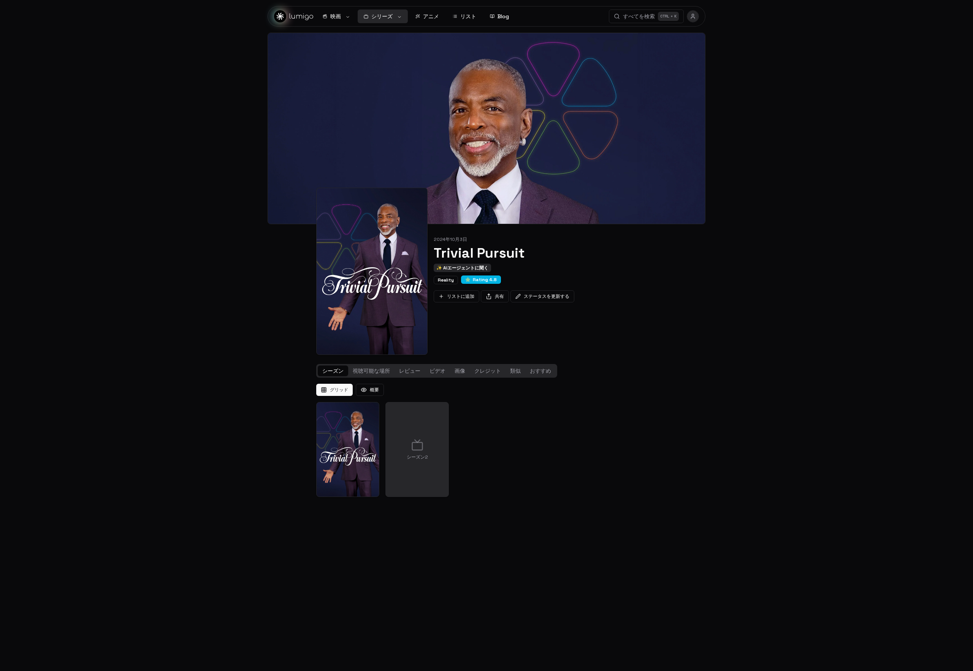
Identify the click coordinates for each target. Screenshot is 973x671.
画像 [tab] (460, 370)
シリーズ (382, 16)
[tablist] (436, 371)
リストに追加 (460, 296)
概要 (374, 390)
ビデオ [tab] (437, 370)
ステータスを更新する (546, 296)
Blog (503, 16)
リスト (468, 16)
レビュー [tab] (409, 370)
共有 (499, 296)
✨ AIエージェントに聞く (462, 268)
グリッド (339, 390)
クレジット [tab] (487, 370)
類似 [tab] (515, 370)
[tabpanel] (486, 440)
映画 (335, 16)
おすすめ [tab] (540, 370)
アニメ (431, 16)
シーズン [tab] (333, 370)
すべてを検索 (650, 16)
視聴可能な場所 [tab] (371, 370)
